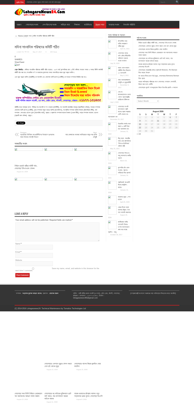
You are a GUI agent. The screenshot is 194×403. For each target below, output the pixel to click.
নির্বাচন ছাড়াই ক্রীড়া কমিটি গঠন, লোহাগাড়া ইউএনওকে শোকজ (26, 166)
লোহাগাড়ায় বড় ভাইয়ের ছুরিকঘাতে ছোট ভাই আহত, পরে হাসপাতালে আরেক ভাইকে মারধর (57, 396)
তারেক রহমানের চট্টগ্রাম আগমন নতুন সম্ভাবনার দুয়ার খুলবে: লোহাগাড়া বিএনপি (88, 394)
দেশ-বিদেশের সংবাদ (49, 24)
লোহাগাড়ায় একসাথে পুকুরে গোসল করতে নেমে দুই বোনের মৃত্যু (43, 2)
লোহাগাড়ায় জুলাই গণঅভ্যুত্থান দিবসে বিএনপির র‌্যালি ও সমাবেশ (158, 87)
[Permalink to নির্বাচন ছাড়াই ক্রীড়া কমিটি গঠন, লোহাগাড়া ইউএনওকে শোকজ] (29, 150)
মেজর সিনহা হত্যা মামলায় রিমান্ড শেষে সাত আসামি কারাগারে (124, 209)
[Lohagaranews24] (40, 13)
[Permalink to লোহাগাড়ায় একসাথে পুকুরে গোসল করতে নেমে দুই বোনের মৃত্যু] (58, 150)
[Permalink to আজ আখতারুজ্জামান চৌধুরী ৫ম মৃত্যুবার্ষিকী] (112, 86)
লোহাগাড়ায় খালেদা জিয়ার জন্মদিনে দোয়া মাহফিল (152, 49)
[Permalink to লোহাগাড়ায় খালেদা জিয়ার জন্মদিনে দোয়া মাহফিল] (88, 150)
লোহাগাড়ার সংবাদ (32, 24)
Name (17, 244)
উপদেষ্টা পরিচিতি (129, 24)
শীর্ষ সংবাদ (27, 52)
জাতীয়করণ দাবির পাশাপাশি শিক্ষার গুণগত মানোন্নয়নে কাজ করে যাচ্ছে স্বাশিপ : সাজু (118, 227)
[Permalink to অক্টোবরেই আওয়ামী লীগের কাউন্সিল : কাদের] (112, 189)
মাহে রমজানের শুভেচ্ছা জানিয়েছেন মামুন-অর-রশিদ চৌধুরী (81, 135)
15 (140, 124)
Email (17, 252)
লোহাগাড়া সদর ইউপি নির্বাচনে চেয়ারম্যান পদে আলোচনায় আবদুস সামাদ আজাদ (28, 394)
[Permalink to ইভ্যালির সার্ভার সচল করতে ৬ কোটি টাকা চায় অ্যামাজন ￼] (112, 130)
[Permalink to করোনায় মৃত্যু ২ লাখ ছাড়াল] (112, 203)
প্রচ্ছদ (19, 24)
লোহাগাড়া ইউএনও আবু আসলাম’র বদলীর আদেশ (124, 155)
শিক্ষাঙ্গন (77, 24)
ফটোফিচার (88, 24)
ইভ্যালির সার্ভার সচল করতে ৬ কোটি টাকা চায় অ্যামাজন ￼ (124, 126)
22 (140, 128)
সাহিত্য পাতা (65, 24)
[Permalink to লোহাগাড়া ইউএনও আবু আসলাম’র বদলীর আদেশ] (112, 160)
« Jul (139, 134)
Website (18, 260)
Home (20, 36)
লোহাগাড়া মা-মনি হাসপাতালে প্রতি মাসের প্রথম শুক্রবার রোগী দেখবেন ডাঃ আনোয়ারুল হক (119, 111)
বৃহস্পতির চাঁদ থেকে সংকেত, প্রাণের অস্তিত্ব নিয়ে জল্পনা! (124, 170)
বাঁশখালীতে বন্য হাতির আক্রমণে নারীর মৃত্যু (122, 43)
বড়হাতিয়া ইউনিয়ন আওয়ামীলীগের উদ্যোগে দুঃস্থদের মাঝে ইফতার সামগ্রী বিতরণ (37, 135)
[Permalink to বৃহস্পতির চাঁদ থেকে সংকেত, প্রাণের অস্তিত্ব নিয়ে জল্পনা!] (112, 174)
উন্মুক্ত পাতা (100, 24)
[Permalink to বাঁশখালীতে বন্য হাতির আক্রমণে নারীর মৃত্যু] (112, 48)
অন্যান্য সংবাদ (114, 24)
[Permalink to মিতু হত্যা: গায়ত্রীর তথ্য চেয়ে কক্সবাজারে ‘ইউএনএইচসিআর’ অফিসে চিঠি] (112, 145)
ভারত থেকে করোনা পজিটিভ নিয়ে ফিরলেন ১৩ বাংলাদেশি (124, 70)
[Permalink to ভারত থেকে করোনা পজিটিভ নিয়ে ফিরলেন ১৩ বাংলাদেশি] (112, 74)
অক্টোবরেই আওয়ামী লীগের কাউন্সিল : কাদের (124, 184)
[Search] (177, 2)
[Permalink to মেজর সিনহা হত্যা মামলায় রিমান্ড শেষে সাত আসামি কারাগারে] (112, 214)
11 (158, 121)
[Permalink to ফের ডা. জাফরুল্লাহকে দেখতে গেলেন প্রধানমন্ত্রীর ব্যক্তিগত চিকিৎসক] (112, 98)
